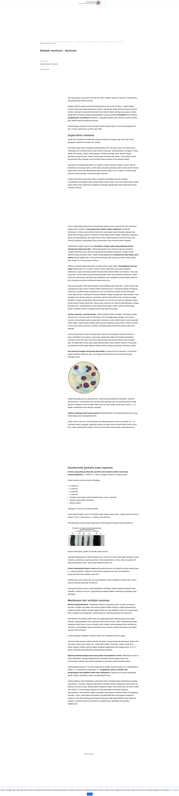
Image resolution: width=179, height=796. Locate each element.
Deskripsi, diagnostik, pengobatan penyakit (60, 41)
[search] (138, 3)
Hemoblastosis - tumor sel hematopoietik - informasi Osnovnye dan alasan (99, 41)
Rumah (42, 41)
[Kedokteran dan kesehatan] (89, 2)
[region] (89, 21)
